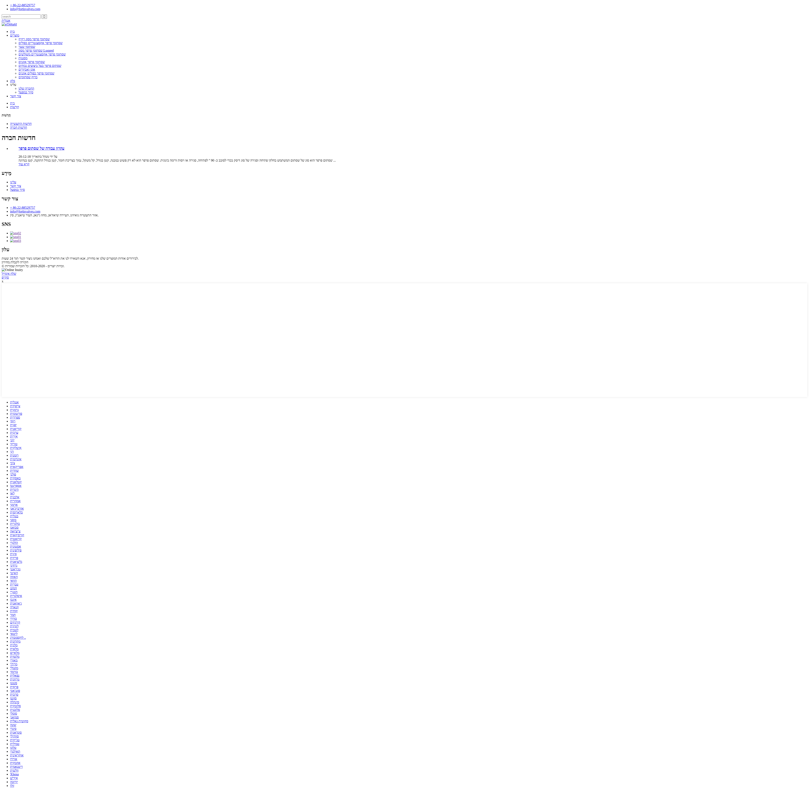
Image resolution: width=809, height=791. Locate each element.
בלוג (12, 81)
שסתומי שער (27, 47)
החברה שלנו (26, 88)
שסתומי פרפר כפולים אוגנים (36, 73)
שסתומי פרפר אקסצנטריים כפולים (41, 43)
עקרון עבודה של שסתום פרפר (41, 148)
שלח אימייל (9, 273)
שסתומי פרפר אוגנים (32, 62)
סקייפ (5, 277)
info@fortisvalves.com (25, 211)
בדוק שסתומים (28, 77)
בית (12, 31)
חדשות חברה (18, 127)
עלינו (13, 182)
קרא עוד (24, 164)
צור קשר (15, 96)
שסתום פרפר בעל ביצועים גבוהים (40, 65)
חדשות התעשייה (21, 123)
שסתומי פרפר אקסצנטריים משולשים (42, 54)
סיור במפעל (26, 92)
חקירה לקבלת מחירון (15, 262)
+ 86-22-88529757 (22, 207)
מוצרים (14, 35)
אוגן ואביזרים (27, 69)
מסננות (23, 58)
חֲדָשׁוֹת (14, 107)
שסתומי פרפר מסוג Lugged (36, 50)
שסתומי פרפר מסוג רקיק (34, 39)
